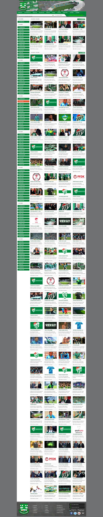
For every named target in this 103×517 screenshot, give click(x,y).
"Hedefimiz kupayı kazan (50, 315)
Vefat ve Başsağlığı (62, 226)
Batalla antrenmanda (77, 285)
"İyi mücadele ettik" (63, 151)
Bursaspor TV (59, 505)
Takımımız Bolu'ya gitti (49, 345)
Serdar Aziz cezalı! (62, 241)
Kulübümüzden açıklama (78, 374)
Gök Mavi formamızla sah (78, 330)
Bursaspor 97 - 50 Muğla (78, 493)
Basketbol (47, 510)
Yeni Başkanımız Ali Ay (49, 44)
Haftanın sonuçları (34, 62)
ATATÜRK (72, 12)
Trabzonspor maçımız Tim (78, 315)
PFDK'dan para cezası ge (78, 181)
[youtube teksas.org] (79, 513)
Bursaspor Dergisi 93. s (77, 389)
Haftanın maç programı (49, 107)
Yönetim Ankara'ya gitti (77, 107)
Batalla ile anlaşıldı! (77, 419)
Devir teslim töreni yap (49, 211)
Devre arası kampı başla (64, 493)
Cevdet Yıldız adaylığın (34, 478)
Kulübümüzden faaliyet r (49, 300)
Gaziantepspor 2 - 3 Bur (77, 29)
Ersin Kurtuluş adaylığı (77, 463)
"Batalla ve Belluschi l (34, 449)
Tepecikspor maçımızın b (50, 241)
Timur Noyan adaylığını (77, 449)
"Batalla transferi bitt (49, 359)
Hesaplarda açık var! (63, 122)
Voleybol (47, 512)
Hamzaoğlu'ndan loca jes (64, 107)
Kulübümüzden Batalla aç (35, 300)
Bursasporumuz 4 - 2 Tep (35, 211)
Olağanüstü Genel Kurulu (35, 359)
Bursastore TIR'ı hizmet (35, 270)
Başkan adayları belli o (63, 478)
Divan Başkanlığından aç (35, 330)
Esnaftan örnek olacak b (63, 166)
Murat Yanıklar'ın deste (35, 196)
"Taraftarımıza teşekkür (77, 478)
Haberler (35, 507)
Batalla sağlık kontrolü (63, 330)
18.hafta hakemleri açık (77, 300)
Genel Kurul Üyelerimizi (77, 226)
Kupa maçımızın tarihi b (63, 77)
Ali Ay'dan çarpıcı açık (63, 44)
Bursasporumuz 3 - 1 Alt (49, 404)
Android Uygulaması (61, 509)
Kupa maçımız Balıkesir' (35, 419)
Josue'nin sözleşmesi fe (63, 270)
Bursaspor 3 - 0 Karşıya (35, 374)
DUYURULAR (41, 12)
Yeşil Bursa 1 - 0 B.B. (77, 359)
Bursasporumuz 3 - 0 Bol (64, 359)
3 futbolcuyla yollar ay (77, 136)
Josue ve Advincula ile (49, 493)
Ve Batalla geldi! (48, 29)
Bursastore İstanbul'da (63, 300)
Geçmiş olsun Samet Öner (35, 136)
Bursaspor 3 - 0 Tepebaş (64, 92)
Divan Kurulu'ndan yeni (77, 62)
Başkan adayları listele (63, 255)
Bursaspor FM (60, 507)
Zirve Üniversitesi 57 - (63, 389)
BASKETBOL (65, 12)
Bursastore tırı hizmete (49, 92)
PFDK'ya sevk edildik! (34, 226)
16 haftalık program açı (77, 434)
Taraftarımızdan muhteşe (35, 241)
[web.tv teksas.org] (83, 513)
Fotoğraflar (35, 509)
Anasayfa (35, 505)
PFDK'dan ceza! (48, 463)
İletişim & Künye (60, 512)
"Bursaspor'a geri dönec (49, 434)
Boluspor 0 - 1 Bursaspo (63, 315)
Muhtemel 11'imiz (48, 270)
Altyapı (46, 509)
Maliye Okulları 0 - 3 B (77, 241)
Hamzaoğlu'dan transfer (49, 419)
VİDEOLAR (35, 12)
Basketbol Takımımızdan (35, 92)
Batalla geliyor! (33, 404)
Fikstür (46, 505)
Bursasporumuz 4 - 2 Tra (35, 44)
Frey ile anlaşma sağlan (35, 122)
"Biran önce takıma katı (35, 345)
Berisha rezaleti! (48, 122)
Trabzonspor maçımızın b (35, 29)
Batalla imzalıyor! (33, 77)
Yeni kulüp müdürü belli (63, 196)
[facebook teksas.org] (71, 513)
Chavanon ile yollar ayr (77, 122)
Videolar (35, 510)
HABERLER (20, 12)
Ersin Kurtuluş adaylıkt (35, 389)
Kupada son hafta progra (35, 181)
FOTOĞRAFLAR (27, 12)
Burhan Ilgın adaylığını (49, 478)
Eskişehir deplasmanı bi (49, 151)
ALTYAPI (59, 12)
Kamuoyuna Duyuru (49, 449)
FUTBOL (53, 12)
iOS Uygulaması (60, 510)
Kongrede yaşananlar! (77, 44)
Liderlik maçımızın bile (34, 107)
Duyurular (35, 512)
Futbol (46, 507)
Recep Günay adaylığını (63, 463)
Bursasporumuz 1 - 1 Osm (64, 419)
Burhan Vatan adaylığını (63, 449)
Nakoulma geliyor (33, 493)
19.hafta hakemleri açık (49, 196)
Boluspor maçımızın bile (77, 404)
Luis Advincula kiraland (49, 389)
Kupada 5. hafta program (50, 285)
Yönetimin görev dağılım (49, 166)
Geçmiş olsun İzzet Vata (63, 345)
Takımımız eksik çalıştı (49, 136)
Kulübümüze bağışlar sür (64, 136)
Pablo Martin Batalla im (63, 62)
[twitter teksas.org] (75, 513)
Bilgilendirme (61, 211)
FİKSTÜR (48, 12)
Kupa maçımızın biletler (49, 77)
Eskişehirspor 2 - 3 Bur (77, 77)
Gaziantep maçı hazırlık (63, 181)
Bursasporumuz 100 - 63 (49, 62)
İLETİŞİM (77, 12)
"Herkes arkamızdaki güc (35, 255)
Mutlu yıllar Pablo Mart (77, 255)
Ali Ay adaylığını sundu (35, 463)
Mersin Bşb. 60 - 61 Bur (35, 166)
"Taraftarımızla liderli (77, 92)
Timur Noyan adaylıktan (63, 29)
